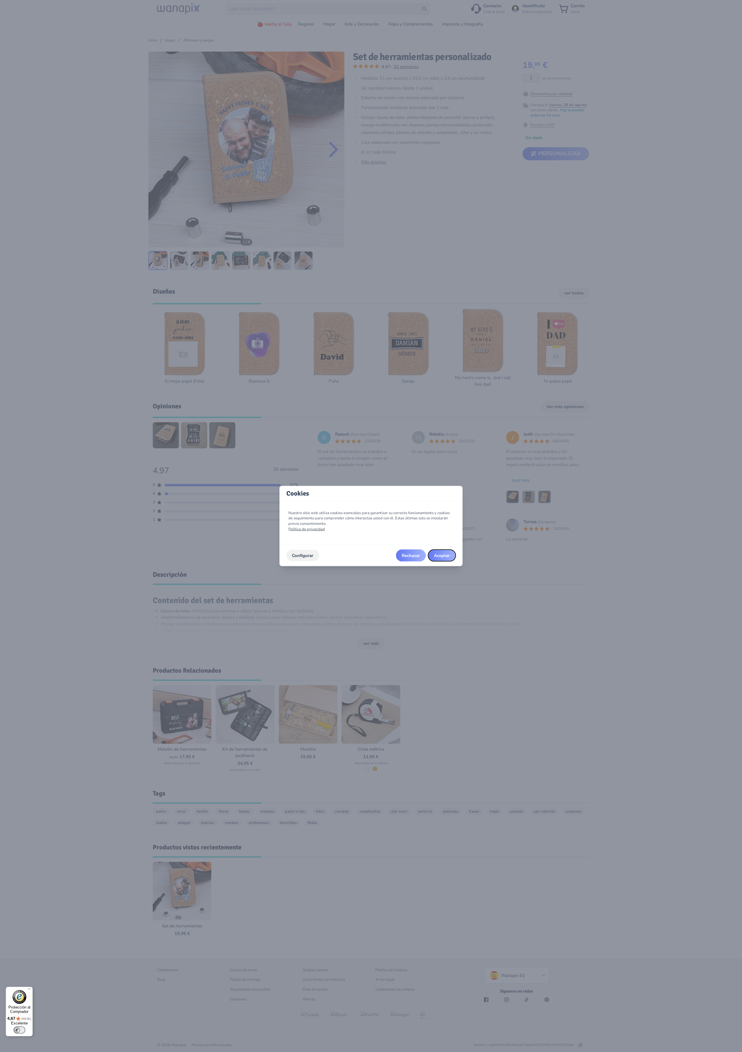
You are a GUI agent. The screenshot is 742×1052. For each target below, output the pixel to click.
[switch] (19, 1029)
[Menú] (29, 990)
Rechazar (411, 555)
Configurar (302, 555)
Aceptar (442, 555)
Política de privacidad (306, 529)
